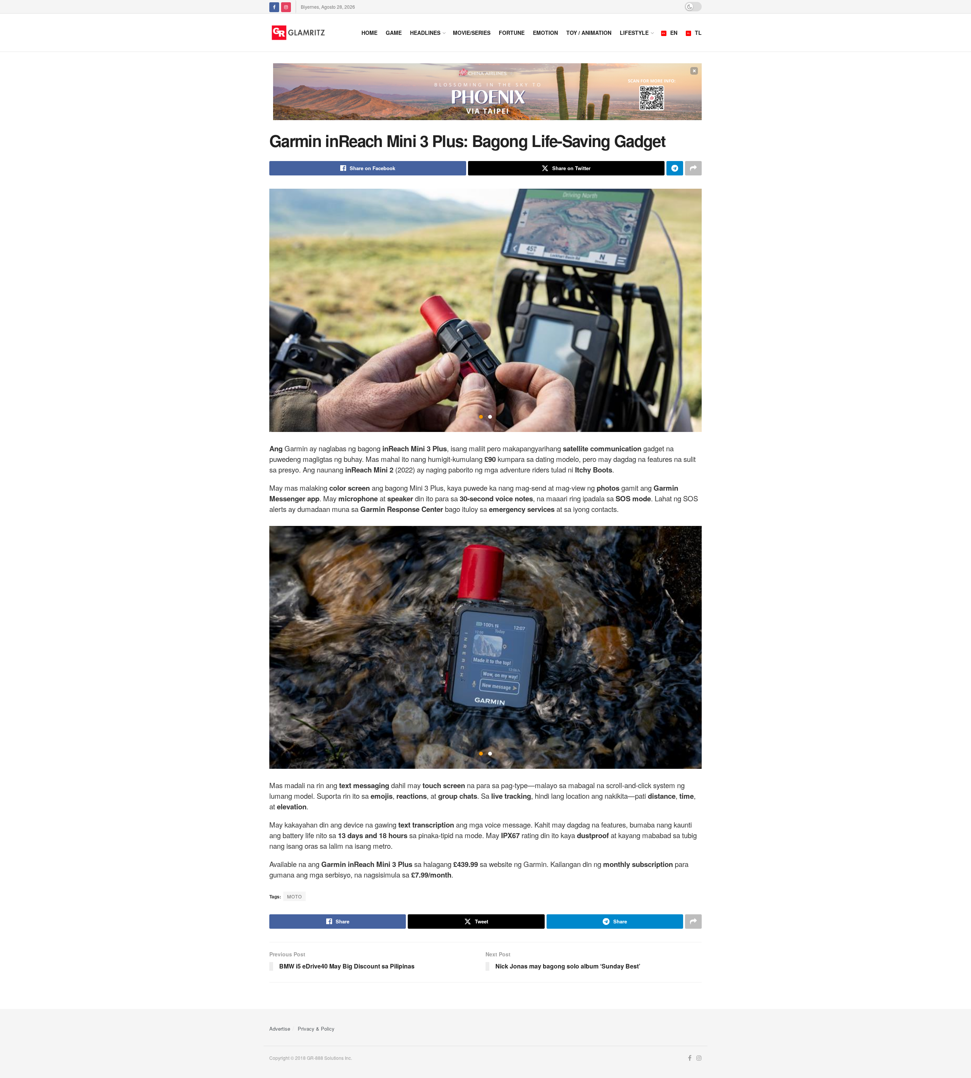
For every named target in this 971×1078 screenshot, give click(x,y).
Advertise (279, 1028)
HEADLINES (425, 32)
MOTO (294, 896)
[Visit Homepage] (307, 32)
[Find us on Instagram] (286, 6)
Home (369, 32)
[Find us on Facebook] (274, 6)
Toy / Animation (588, 32)
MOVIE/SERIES (471, 32)
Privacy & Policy (316, 1028)
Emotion (545, 32)
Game (394, 32)
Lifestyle (634, 32)
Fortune (512, 32)
